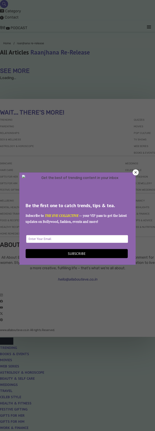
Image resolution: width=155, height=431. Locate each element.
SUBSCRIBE (77, 253)
